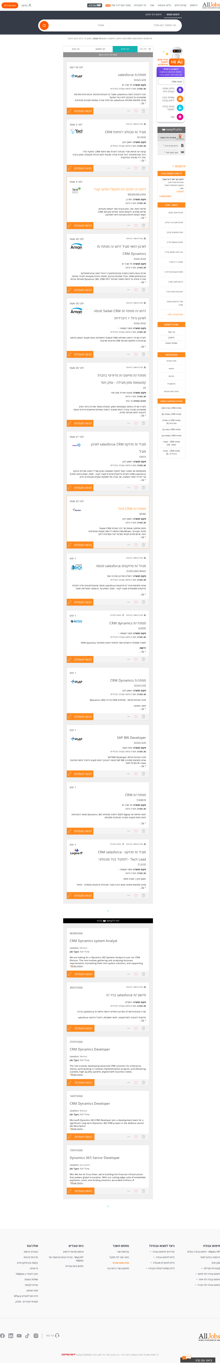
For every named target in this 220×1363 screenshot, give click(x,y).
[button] (201, 1361)
